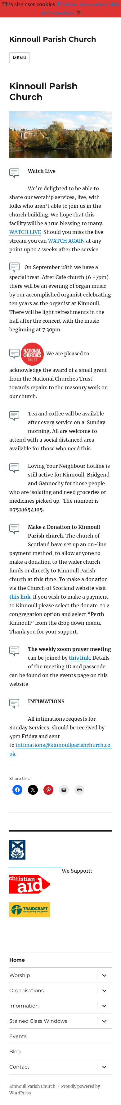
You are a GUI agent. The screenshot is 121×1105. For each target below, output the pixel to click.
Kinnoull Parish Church (52, 39)
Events (18, 1036)
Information (24, 1006)
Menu (19, 57)
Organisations (26, 991)
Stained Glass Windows (38, 1021)
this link (19, 597)
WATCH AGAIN (66, 241)
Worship (19, 975)
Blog (15, 1052)
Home (17, 960)
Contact (19, 1067)
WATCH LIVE (25, 232)
